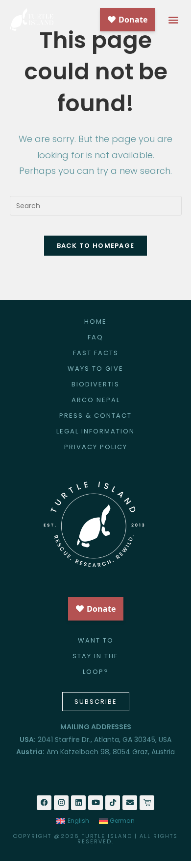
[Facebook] (44, 802)
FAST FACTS (96, 353)
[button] (173, 20)
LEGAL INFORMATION (95, 431)
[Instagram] (61, 802)
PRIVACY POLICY (95, 447)
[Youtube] (95, 802)
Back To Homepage (96, 245)
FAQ (95, 337)
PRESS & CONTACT (95, 415)
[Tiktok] (112, 802)
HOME (95, 321)
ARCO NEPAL (96, 400)
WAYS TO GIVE (95, 368)
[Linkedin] (78, 802)
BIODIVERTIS (95, 384)
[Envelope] (129, 802)
